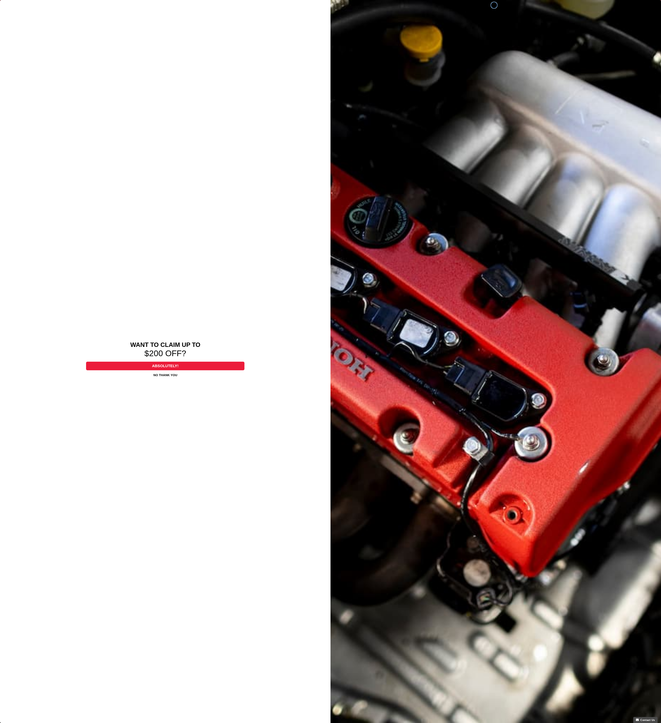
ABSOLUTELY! (165, 366)
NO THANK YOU (165, 375)
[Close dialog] (494, 5)
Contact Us (647, 720)
